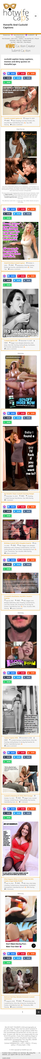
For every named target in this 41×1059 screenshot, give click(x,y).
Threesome (11, 551)
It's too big (28, 604)
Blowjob (21, 343)
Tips (27, 123)
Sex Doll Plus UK (29, 38)
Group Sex (21, 604)
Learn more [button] (6, 1058)
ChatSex (21, 38)
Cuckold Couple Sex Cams (10, 197)
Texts (31, 267)
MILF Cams (14, 38)
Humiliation (31, 345)
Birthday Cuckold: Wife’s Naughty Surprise (17, 543)
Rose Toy (19, 40)
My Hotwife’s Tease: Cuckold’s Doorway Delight (19, 494)
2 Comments (10, 889)
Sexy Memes (8, 123)
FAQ (28, 1045)
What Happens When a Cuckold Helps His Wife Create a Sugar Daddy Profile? (18, 880)
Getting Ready (23, 345)
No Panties (19, 549)
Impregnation (8, 887)
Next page (38, 1012)
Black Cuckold (8, 194)
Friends (29, 121)
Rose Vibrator (27, 42)
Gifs (33, 121)
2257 (22, 1043)
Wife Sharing (29, 498)
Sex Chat (13, 42)
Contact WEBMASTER (11, 1043)
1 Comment (9, 500)
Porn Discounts (6, 38)
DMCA (28, 1043)
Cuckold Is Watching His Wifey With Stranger (18, 796)
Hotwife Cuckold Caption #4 (13, 118)
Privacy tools (21, 1045)
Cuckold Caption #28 (10, 341)
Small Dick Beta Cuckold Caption (14, 263)
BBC (20, 545)
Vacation (20, 551)
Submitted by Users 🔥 (19, 123)
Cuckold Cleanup (9, 498)
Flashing (26, 265)
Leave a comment (17, 125)
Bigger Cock (14, 343)
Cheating (18, 121)
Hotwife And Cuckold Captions (15, 26)
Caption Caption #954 (11, 738)
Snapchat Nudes (27, 40)
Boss (27, 883)
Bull (14, 121)
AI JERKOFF (31, 35)
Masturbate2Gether (19, 35)
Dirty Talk (10, 345)
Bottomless (20, 265)
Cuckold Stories (24, 547)
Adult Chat (19, 42)
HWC (8, 120)
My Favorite (11, 267)
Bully (5, 345)
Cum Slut (24, 121)
